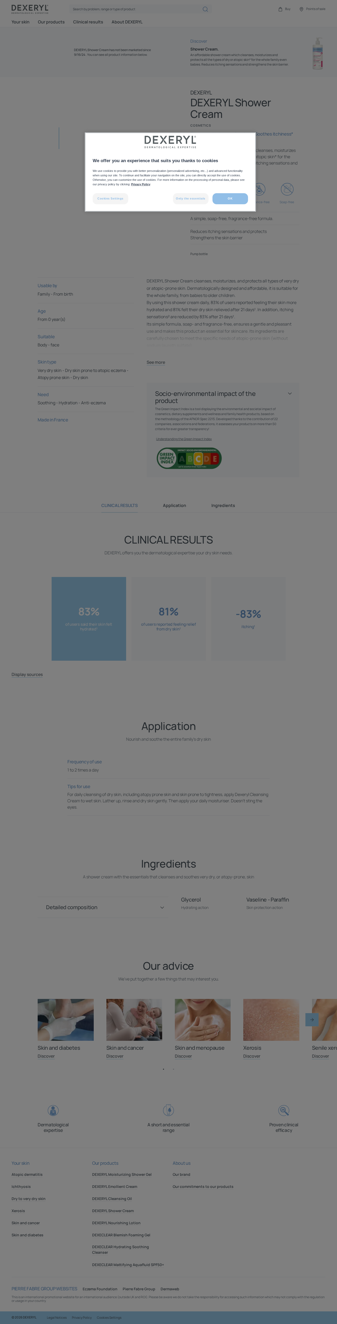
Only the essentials (190, 198)
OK (230, 198)
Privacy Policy (140, 184)
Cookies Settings (110, 198)
